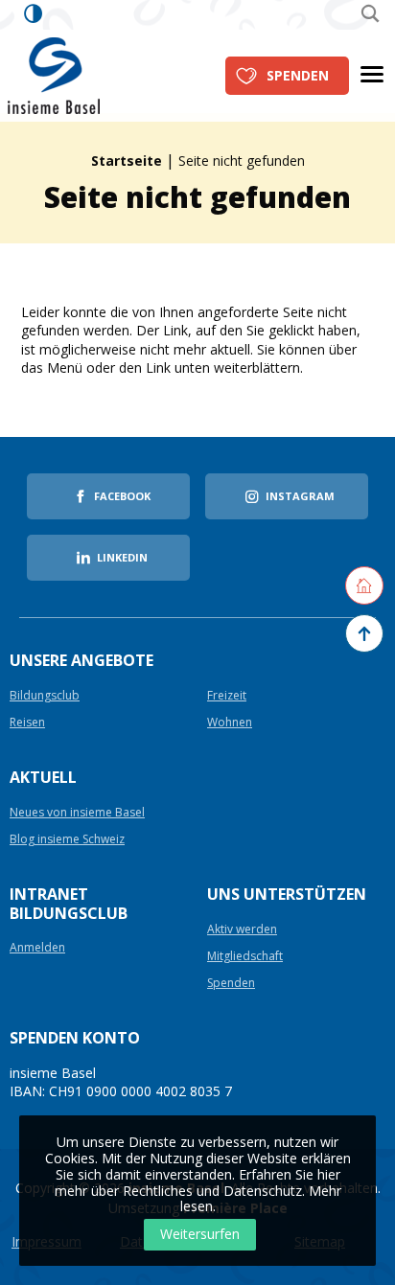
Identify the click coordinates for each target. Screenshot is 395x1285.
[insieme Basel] (54, 74)
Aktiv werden (242, 930)
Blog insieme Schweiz (67, 840)
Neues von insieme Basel (77, 813)
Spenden (298, 75)
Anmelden (37, 948)
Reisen (27, 723)
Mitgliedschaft (245, 957)
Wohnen (229, 723)
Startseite (126, 160)
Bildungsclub (45, 696)
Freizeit (226, 696)
